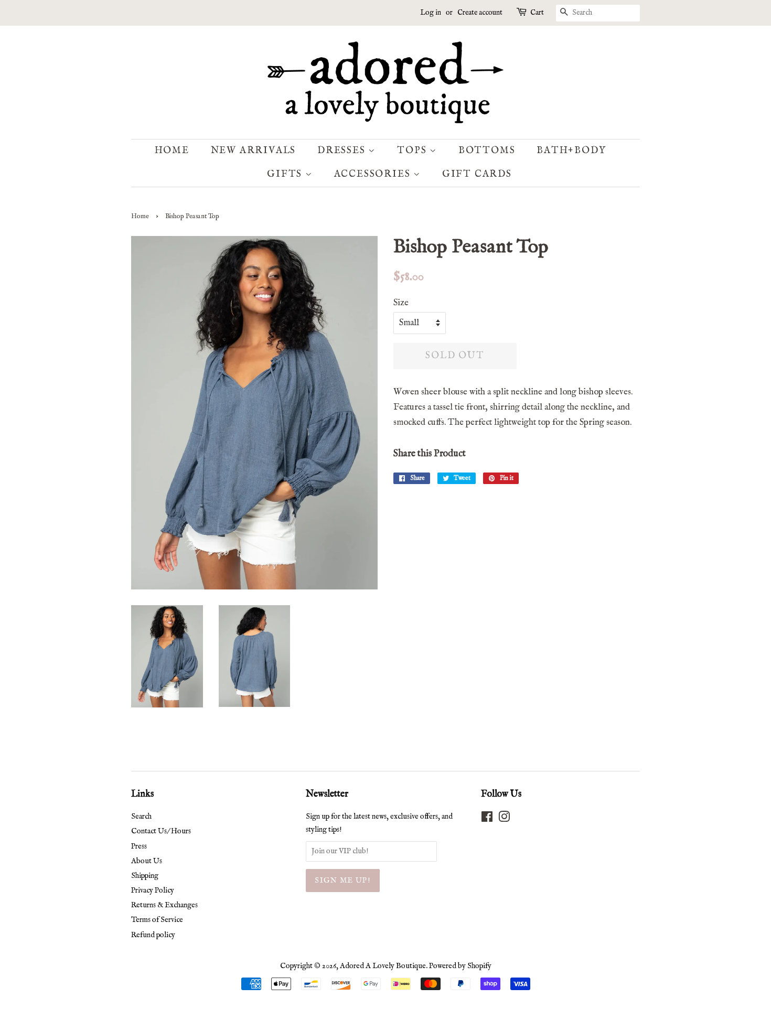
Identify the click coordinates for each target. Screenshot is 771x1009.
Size (401, 302)
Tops (413, 151)
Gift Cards (477, 174)
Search (141, 816)
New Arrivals (253, 151)
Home (172, 151)
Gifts (286, 174)
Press (139, 846)
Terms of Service (157, 920)
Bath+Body (571, 151)
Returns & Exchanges (164, 905)
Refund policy (153, 935)
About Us (146, 861)
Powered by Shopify (460, 966)
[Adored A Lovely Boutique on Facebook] (487, 819)
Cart (537, 12)
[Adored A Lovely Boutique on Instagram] (504, 819)
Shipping (144, 876)
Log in (430, 12)
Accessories (374, 174)
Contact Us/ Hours (161, 831)
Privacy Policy (152, 890)
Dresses (342, 151)
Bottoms (487, 151)
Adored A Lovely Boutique (383, 966)
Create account (479, 12)
